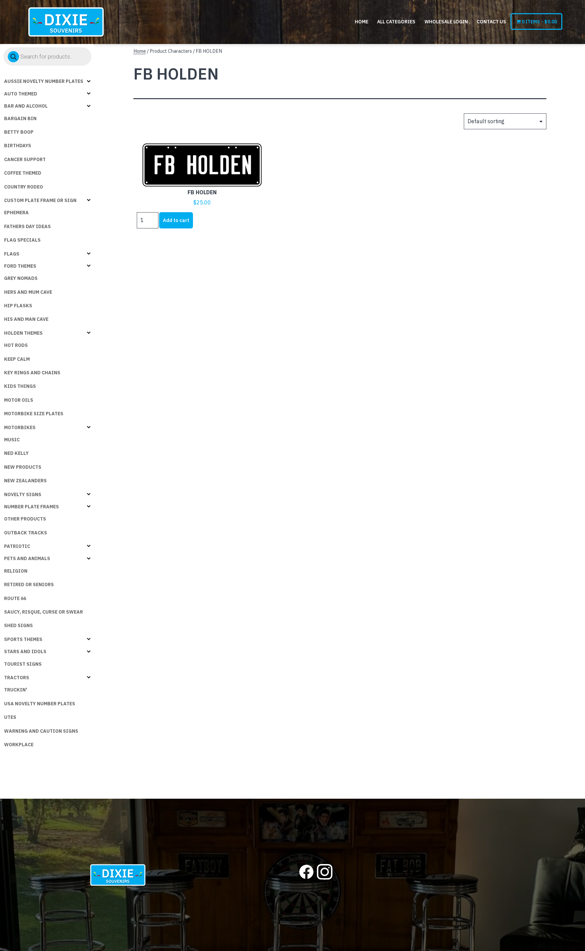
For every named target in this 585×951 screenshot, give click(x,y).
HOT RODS (16, 345)
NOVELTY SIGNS (22, 494)
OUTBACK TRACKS (25, 533)
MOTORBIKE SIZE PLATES (33, 414)
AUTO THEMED (20, 94)
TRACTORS (16, 677)
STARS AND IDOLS (25, 651)
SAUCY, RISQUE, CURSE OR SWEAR (43, 612)
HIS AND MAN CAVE (26, 319)
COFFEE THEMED (22, 173)
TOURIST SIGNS (23, 664)
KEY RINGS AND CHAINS (32, 373)
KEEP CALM (17, 359)
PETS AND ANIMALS (27, 558)
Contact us (491, 22)
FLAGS (11, 254)
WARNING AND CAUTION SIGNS (41, 731)
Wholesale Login (446, 22)
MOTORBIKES (20, 427)
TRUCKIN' (15, 690)
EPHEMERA (16, 212)
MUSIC (12, 440)
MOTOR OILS (18, 400)
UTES (10, 717)
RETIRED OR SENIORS (29, 584)
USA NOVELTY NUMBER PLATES (39, 704)
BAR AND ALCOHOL (26, 106)
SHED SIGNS (18, 625)
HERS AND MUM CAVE (28, 292)
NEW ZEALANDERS (25, 481)
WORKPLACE (19, 745)
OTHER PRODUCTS (25, 519)
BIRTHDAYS (17, 145)
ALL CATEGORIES (396, 22)
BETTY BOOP (19, 132)
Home (361, 22)
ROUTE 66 (15, 598)
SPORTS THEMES (23, 639)
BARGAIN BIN (20, 118)
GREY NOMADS (21, 278)
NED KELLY (16, 453)
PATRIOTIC (17, 546)
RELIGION (15, 571)
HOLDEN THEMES (23, 333)
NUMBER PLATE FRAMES (31, 507)
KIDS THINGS (20, 386)
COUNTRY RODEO (23, 187)
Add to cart (176, 220)
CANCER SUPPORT (25, 159)
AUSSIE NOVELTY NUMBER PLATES (43, 81)
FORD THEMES (20, 266)
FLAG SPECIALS (22, 240)
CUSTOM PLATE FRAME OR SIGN (40, 200)
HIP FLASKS (18, 306)
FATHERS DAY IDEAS (27, 226)
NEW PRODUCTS (22, 467)
